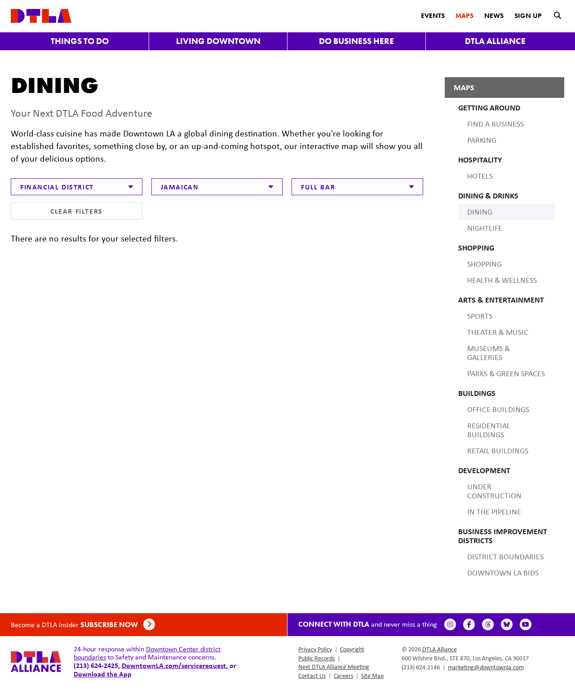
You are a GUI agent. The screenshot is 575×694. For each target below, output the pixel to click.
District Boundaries (505, 556)
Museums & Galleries (488, 353)
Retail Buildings (497, 450)
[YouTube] (525, 624)
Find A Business (495, 124)
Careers (343, 676)
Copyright (352, 649)
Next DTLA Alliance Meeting (333, 667)
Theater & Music (497, 332)
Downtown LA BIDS (503, 572)
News (494, 15)
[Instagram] (450, 624)
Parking (481, 140)
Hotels (480, 176)
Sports (479, 316)
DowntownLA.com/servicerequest (174, 665)
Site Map (372, 676)
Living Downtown (218, 41)
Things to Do (80, 41)
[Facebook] (469, 624)
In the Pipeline (494, 511)
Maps (464, 15)
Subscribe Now (110, 624)
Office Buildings (498, 409)
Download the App (103, 674)
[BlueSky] (507, 624)
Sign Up (528, 15)
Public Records (316, 658)
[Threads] (488, 624)
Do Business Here (356, 41)
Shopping (484, 264)
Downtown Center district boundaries (147, 653)
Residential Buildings (488, 430)
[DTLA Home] (41, 15)
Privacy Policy (315, 649)
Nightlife (484, 228)
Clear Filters (76, 211)
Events (433, 15)
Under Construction (494, 491)
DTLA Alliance (495, 41)
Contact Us (312, 676)
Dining (479, 211)
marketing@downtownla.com (486, 667)
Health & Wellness (502, 280)
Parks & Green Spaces (506, 373)
